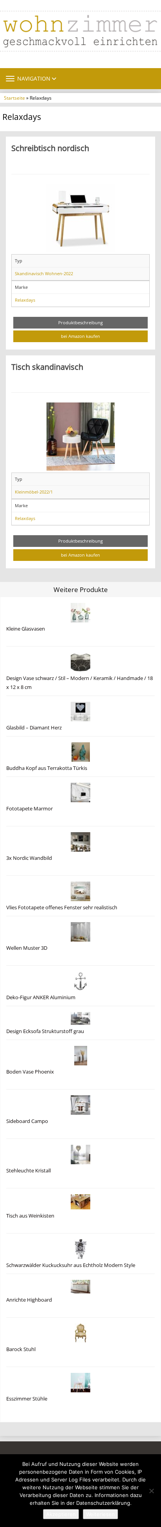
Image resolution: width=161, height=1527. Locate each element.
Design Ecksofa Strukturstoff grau (45, 1031)
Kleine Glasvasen (25, 629)
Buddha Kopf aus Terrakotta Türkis (46, 768)
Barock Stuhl (21, 1349)
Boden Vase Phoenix (30, 1071)
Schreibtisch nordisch (50, 147)
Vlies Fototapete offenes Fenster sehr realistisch (61, 907)
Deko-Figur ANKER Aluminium (40, 997)
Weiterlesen (100, 1514)
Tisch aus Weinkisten (30, 1215)
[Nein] (151, 1491)
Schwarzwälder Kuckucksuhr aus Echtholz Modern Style (70, 1265)
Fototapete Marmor (29, 808)
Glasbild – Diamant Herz (34, 727)
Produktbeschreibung (80, 322)
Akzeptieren (61, 1514)
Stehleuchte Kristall (28, 1170)
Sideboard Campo (27, 1121)
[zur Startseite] (80, 31)
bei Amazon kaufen (80, 336)
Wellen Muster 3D (26, 948)
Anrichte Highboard (29, 1300)
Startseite (14, 98)
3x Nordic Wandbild (29, 858)
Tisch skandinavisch (47, 366)
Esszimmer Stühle (26, 1398)
